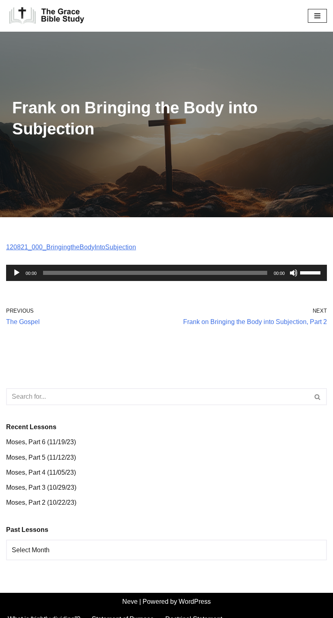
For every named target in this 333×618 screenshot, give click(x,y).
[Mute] (294, 273)
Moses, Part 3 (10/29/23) (41, 487)
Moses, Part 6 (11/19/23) (41, 442)
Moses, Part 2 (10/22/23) (41, 502)
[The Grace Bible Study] (46, 16)
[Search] (318, 396)
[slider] (311, 272)
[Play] (17, 273)
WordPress (195, 601)
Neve (130, 601)
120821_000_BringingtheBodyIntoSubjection (71, 247)
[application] (166, 273)
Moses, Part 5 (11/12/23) (41, 457)
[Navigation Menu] (317, 16)
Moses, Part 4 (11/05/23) (41, 472)
